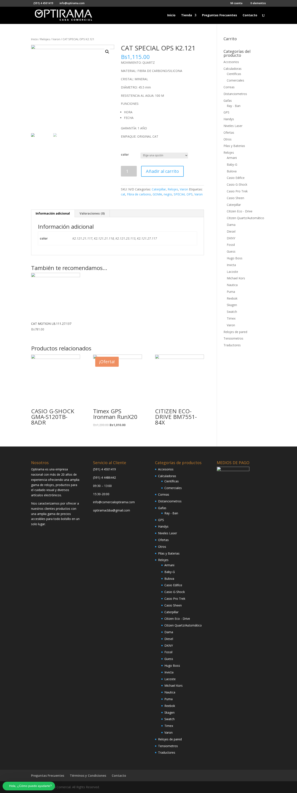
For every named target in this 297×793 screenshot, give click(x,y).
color (125, 154)
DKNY (231, 238)
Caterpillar (159, 189)
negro (168, 194)
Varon (56, 39)
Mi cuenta (236, 3)
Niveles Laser (233, 126)
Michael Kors (236, 278)
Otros (228, 139)
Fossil (231, 245)
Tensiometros (233, 338)
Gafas (228, 100)
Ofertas (229, 132)
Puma (231, 292)
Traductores (232, 345)
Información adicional (53, 213)
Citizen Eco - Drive (239, 211)
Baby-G (232, 164)
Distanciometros (235, 94)
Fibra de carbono (139, 194)
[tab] (53, 213)
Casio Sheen (235, 198)
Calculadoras (233, 69)
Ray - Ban (233, 106)
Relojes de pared (235, 332)
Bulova (232, 171)
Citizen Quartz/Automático (245, 218)
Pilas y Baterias (234, 146)
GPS (226, 112)
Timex (231, 318)
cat (123, 194)
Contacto (250, 15)
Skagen (232, 305)
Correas (229, 87)
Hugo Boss (234, 258)
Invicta (231, 265)
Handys (229, 119)
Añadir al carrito (162, 171)
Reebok (232, 298)
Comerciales (235, 80)
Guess (231, 251)
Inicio (171, 15)
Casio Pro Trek (237, 191)
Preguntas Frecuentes (219, 15)
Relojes (45, 39)
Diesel (231, 231)
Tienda (186, 15)
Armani (232, 158)
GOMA (157, 194)
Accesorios (231, 62)
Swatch (232, 312)
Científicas (234, 74)
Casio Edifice (236, 178)
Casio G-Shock (237, 184)
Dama (231, 225)
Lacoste (232, 272)
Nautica (232, 285)
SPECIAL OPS (183, 194)
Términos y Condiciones (88, 775)
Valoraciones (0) (92, 213)
